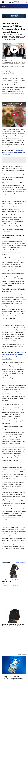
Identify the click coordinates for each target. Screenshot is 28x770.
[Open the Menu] (2, 2)
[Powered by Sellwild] (24, 654)
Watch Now (23, 2)
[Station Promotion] (14, 16)
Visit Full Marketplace (21, 562)
